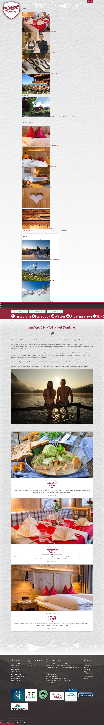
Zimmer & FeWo (28, 122)
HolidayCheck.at (88, 673)
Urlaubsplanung (88, 676)
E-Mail (56, 311)
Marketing (28, 722)
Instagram (23, 316)
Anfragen (20, 311)
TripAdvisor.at (87, 675)
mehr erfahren (52, 495)
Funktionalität (13, 722)
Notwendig (4, 722)
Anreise (30, 664)
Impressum (87, 664)
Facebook (42, 316)
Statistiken (21, 722)
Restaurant (64, 116)
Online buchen (26, 230)
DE (89, 1)
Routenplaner (31, 665)
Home (25, 8)
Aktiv (25, 236)
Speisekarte (87, 669)
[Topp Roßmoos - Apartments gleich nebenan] (57, 699)
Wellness (63, 230)
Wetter (60, 316)
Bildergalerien (81, 316)
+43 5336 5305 (18, 675)
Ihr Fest (75, 116)
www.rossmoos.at (16, 680)
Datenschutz (87, 665)
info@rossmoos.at (16, 678)
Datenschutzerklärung (31, 718)
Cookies (86, 678)
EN (91, 1)
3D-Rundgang (25, 95)
